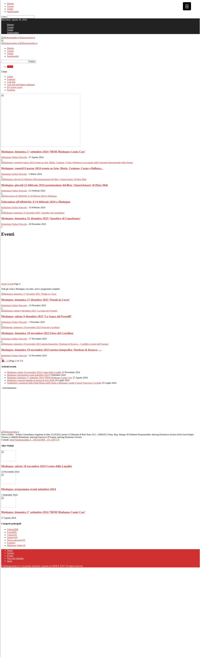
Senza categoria (16, 540)
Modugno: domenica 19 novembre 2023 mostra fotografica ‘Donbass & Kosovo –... (51, 349)
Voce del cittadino (15, 558)
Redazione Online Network (14, 157)
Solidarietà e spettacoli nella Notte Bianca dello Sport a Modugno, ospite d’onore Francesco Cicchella (54, 383)
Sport (9, 561)
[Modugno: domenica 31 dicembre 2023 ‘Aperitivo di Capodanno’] (33, 213)
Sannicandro (13, 11)
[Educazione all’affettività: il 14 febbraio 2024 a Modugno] (29, 196)
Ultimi (10, 76)
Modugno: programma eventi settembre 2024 (28, 375)
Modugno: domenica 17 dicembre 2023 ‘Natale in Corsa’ (35, 299)
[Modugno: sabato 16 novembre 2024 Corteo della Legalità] (8, 460)
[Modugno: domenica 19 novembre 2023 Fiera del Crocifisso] (30, 327)
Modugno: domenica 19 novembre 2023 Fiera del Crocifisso (37, 333)
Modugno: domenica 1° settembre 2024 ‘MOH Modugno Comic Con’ (43, 151)
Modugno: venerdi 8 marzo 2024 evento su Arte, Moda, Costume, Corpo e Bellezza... (52, 168)
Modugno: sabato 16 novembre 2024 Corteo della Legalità (34, 372)
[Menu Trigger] (187, 6)
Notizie (12, 537)
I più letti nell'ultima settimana (21, 84)
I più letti (11, 82)
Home (4, 284)
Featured (11, 79)
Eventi (10, 66)
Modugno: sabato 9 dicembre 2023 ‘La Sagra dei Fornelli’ (36, 316)
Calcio (12, 535)
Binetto (10, 3)
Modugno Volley (16, 545)
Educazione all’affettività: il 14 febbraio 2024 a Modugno (35, 201)
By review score (14, 87)
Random (11, 90)
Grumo (10, 6)
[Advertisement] (100, 260)
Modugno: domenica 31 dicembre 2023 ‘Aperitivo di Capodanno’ (40, 218)
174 (8, 361)
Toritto (10, 9)
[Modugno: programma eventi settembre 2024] (8, 483)
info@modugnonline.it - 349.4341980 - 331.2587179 (34, 440)
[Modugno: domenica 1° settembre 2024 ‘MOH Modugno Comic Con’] (40, 146)
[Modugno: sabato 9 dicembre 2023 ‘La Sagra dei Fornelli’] (29, 310)
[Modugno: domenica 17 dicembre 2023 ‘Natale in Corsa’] (29, 294)
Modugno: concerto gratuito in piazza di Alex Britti (30, 380)
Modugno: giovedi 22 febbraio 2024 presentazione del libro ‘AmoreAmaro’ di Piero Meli (54, 185)
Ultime (12, 529)
